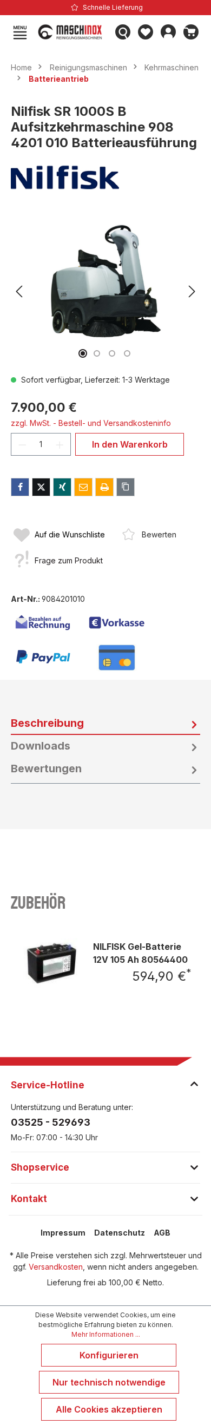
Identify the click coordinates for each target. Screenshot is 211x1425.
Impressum (63, 1232)
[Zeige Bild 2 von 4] (97, 353)
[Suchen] (123, 32)
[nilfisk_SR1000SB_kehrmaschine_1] (105, 278)
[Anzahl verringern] (22, 444)
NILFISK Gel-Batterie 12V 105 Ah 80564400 (140, 952)
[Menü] (20, 32)
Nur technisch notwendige (109, 1382)
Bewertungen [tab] (46, 768)
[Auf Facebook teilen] (20, 487)
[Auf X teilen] (41, 487)
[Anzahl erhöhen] (60, 444)
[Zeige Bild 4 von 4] (127, 353)
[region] (105, 291)
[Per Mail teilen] (83, 487)
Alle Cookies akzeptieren (109, 1409)
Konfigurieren (109, 1355)
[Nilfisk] (105, 177)
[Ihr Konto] (168, 32)
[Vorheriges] (19, 291)
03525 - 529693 (50, 1122)
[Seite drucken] (104, 487)
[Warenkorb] (191, 32)
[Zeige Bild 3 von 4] (112, 353)
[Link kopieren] (125, 487)
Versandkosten (56, 1266)
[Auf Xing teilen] (62, 487)
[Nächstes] (192, 291)
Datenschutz (119, 1232)
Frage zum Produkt (69, 560)
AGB (162, 1232)
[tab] (105, 723)
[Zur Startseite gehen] (71, 32)
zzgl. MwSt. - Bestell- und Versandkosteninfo (91, 423)
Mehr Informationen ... (105, 1334)
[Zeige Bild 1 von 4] (83, 353)
